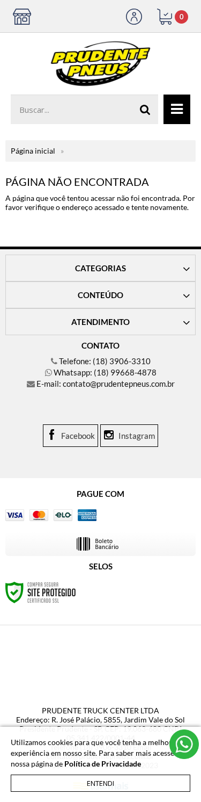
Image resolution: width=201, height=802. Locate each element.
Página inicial (33, 150)
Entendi (100, 783)
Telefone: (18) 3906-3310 (104, 361)
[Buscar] (145, 109)
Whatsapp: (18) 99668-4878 (104, 372)
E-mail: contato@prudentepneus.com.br (105, 383)
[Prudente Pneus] (100, 58)
